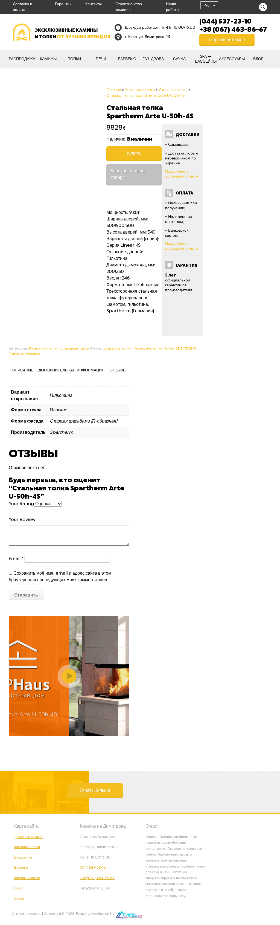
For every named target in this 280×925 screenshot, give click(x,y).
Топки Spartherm (180, 348)
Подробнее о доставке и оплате (181, 174)
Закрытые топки (117, 348)
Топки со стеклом (24, 354)
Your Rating (21, 504)
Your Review (22, 519)
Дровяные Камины (28, 837)
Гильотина (61, 395)
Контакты (93, 4)
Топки (74, 59)
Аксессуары (232, 59)
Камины (48, 59)
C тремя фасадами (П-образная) (83, 421)
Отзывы (118, 370)
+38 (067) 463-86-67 (233, 29)
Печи (101, 59)
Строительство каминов (128, 7)
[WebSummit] (128, 913)
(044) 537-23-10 (225, 21)
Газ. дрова (153, 59)
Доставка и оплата (22, 7)
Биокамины (23, 857)
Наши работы (172, 7)
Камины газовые (27, 878)
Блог (258, 59)
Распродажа (22, 59)
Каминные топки (44, 348)
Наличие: (116, 139)
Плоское (58, 410)
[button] (95, 790)
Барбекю (127, 59)
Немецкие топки (147, 348)
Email (16, 559)
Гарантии (63, 4)
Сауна (179, 59)
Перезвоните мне (227, 39)
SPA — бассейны (206, 59)
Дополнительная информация (71, 370)
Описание (22, 370)
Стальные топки (74, 348)
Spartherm (61, 432)
